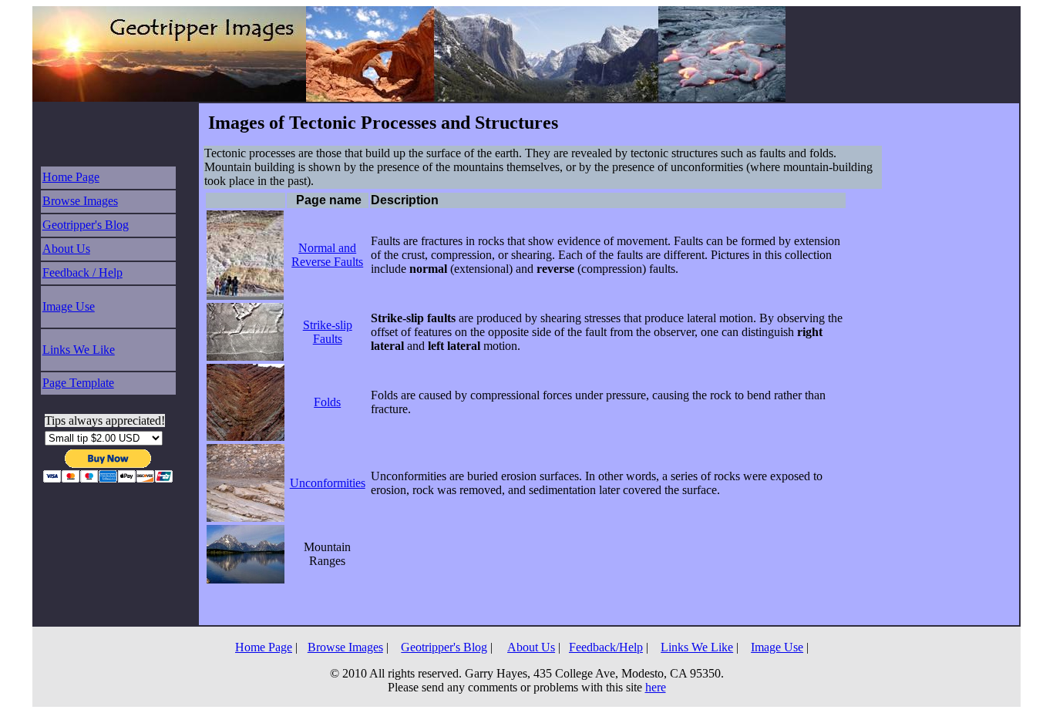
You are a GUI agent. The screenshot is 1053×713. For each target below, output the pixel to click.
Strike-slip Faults (327, 331)
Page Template (78, 382)
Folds (327, 402)
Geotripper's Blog (85, 224)
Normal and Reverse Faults (327, 254)
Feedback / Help (82, 272)
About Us (66, 248)
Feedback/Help (606, 647)
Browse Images (80, 200)
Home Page (70, 176)
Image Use (68, 306)
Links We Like (78, 349)
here (655, 687)
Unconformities (327, 482)
